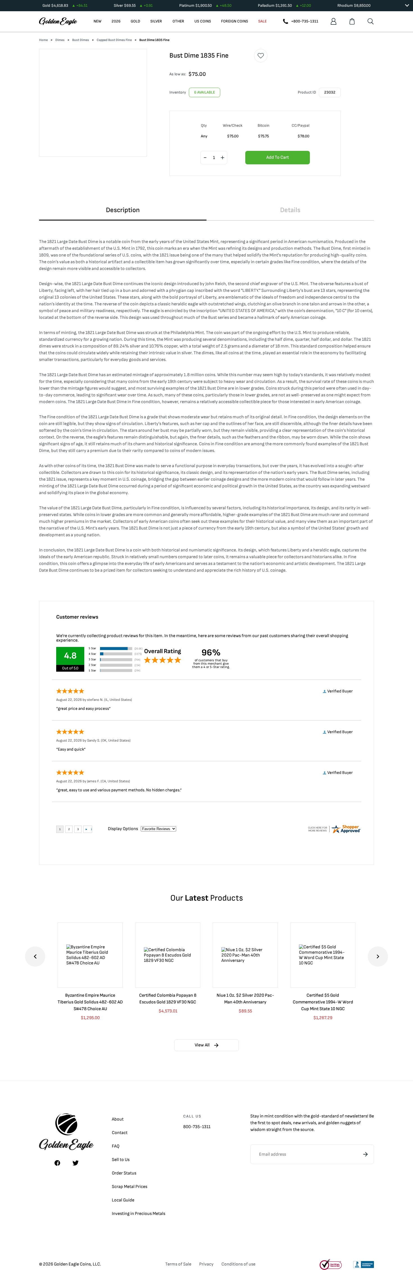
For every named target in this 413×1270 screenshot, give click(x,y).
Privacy (206, 1264)
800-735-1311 (196, 1127)
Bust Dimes (80, 40)
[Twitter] (75, 1163)
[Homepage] (58, 21)
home (43, 40)
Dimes (60, 40)
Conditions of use (238, 1264)
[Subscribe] (365, 1154)
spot (275, 1123)
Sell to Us (121, 1159)
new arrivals (304, 1123)
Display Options (123, 828)
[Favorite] (260, 55)
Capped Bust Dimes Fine (114, 40)
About (118, 1119)
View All (202, 1045)
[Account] (333, 21)
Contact (120, 1132)
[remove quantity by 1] (205, 158)
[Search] (370, 21)
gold (315, 1116)
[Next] (378, 956)
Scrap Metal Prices (129, 1186)
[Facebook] (57, 1163)
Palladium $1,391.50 (284, 5)
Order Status (124, 1173)
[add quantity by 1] (222, 158)
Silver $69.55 (133, 5)
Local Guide (123, 1200)
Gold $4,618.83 (64, 5)
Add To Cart (277, 157)
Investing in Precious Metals (138, 1213)
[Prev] (35, 956)
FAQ (115, 1146)
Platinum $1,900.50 (205, 5)
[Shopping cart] (352, 21)
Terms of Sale (178, 1264)
